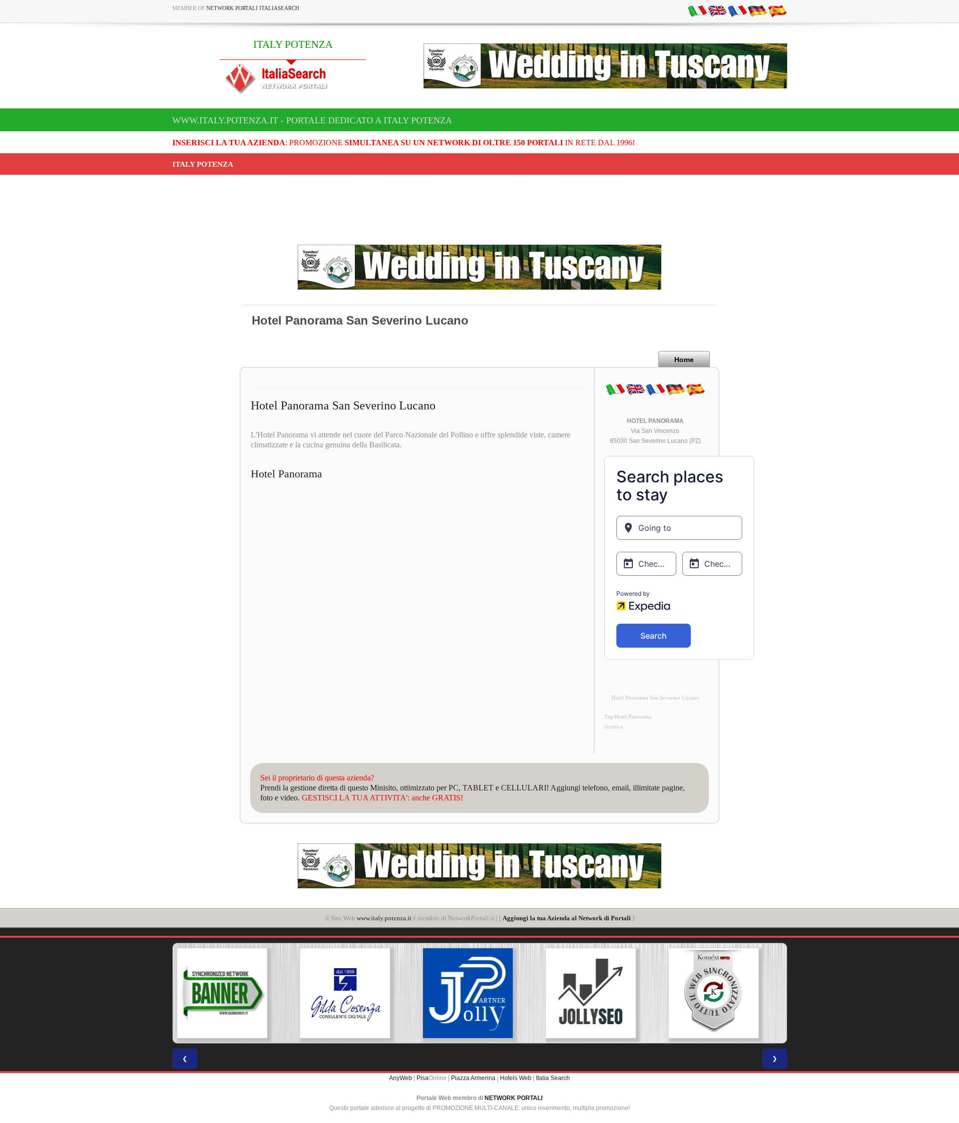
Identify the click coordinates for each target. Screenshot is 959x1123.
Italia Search (553, 1078)
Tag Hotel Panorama (627, 717)
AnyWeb (400, 1078)
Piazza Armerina (473, 1078)
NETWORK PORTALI (513, 1098)
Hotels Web (515, 1078)
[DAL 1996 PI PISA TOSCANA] (234, 993)
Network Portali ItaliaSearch (252, 8)
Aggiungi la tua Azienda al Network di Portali (566, 918)
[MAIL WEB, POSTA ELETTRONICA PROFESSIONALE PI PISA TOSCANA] (725, 993)
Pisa (423, 1078)
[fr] (737, 10)
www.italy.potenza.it (384, 918)
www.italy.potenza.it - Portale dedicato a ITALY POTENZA (312, 120)
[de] (757, 10)
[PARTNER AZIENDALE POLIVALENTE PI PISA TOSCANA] (357, 993)
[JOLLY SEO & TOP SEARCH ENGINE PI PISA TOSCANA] (479, 993)
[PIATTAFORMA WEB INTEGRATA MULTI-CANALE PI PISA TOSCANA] (602, 993)
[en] (717, 10)
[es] (777, 10)
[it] (697, 10)
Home (684, 360)
